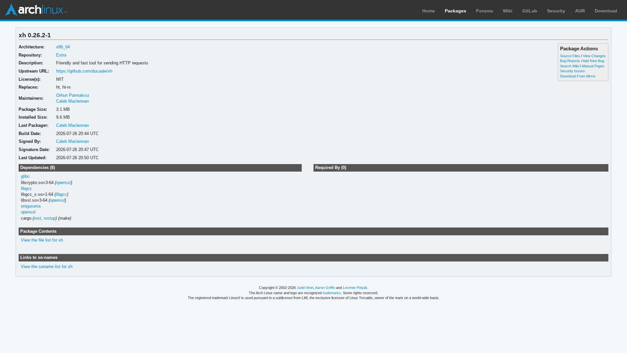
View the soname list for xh (46, 266)
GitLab (529, 10)
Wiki (507, 10)
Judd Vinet (305, 288)
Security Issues (572, 71)
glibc (25, 176)
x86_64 (63, 46)
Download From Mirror (578, 76)
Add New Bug (593, 61)
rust (37, 218)
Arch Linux (36, 9)
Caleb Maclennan (72, 101)
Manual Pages (593, 66)
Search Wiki (569, 66)
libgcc (26, 188)
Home (428, 10)
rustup (50, 218)
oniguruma (30, 206)
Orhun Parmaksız (72, 95)
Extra (61, 55)
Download (606, 10)
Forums (484, 10)
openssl (63, 182)
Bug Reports (570, 61)
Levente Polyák (355, 288)
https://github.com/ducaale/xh (84, 71)
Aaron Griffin (325, 288)
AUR (580, 10)
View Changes (594, 56)
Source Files (570, 56)
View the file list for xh (42, 240)
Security (556, 10)
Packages (455, 10)
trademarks (332, 293)
